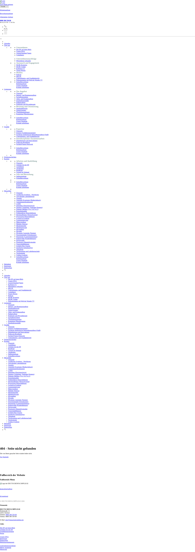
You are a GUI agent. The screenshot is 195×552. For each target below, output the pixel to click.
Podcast (18, 74)
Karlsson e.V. (20, 68)
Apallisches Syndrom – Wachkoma (27, 195)
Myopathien (20, 229)
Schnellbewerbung (22, 82)
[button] (5, 270)
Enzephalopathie (21, 211)
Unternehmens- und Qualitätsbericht (27, 78)
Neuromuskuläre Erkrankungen (26, 235)
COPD (18, 204)
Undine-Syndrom (21, 255)
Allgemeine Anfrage (6, 17)
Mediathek (7, 264)
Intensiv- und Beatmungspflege (26, 95)
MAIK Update (21, 67)
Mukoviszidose (21, 222)
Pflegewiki (3, 549)
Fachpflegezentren (22, 97)
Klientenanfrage (5, 10)
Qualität (6, 127)
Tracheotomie (20, 253)
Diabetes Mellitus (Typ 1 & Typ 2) (27, 209)
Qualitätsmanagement (7, 531)
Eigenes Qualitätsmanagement (26, 133)
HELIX (18, 76)
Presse (2, 533)
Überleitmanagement (23, 112)
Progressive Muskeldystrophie (26, 242)
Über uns (7, 45)
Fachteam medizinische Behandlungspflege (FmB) (32, 135)
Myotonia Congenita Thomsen (26, 233)
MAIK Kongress (21, 65)
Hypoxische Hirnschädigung (25, 216)
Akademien (20, 168)
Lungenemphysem (22, 220)
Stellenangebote (21, 176)
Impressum (7, 266)
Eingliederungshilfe (22, 101)
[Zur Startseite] (97, 2)
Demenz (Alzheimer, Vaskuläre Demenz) (29, 207)
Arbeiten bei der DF (22, 165)
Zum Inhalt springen (6, 4)
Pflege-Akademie (5, 547)
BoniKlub (19, 170)
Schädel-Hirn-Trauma (23, 246)
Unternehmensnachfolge (8, 546)
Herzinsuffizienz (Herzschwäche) (27, 215)
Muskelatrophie (21, 226)
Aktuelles (7, 43)
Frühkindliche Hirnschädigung (26, 213)
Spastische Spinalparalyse (24, 248)
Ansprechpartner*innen (23, 53)
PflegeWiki (7, 191)
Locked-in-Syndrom (22, 218)
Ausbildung (20, 167)
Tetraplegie (19, 249)
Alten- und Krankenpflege (24, 99)
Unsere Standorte (21, 85)
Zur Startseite (4, 457)
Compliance (20, 55)
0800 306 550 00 (5, 20)
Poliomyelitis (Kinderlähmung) (26, 238)
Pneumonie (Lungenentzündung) (26, 237)
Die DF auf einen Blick (23, 49)
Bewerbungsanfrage (6, 13)
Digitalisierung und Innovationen (26, 141)
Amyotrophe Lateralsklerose (25, 196)
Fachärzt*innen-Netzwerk (24, 144)
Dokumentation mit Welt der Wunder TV (29, 80)
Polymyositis (20, 240)
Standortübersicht (21, 108)
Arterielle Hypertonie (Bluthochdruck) (28, 200)
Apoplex (19, 198)
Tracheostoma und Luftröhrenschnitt (28, 251)
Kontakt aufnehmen (22, 87)
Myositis (19, 231)
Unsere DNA (20, 51)
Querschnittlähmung (22, 244)
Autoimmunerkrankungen (24, 202)
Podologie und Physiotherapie (25, 104)
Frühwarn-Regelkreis (23, 142)
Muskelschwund (21, 227)
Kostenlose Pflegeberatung (24, 114)
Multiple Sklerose (22, 224)
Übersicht (19, 93)
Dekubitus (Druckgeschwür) (25, 206)
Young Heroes (20, 70)
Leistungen (7, 89)
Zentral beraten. (21, 110)
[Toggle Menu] (1, 38)
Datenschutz (8, 268)
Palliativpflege (20, 102)
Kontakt (3, 6)
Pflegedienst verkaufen (23, 61)
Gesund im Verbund (22, 172)
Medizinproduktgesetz (7, 542)
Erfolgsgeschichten (10, 157)
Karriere (6, 159)
